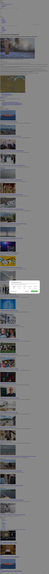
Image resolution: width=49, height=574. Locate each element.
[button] (13, 291)
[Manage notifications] (47, 572)
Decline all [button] (27, 291)
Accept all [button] (34, 291)
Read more (24, 284)
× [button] (38, 281)
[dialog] (24, 287)
